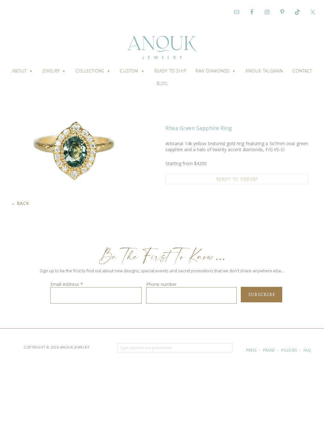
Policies (289, 350)
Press (251, 350)
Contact (302, 71)
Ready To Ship (170, 71)
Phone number (161, 284)
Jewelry (50, 71)
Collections (89, 71)
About (19, 71)
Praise (269, 350)
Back (23, 203)
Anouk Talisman (264, 71)
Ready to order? (237, 179)
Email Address (66, 284)
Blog (162, 83)
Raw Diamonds (212, 71)
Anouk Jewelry (162, 48)
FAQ (307, 350)
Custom (129, 71)
